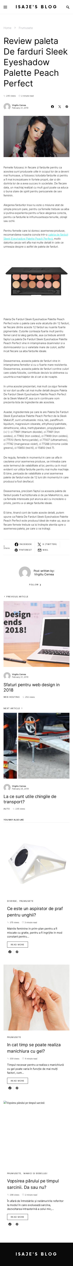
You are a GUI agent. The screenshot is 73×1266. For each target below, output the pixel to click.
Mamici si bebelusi (35, 1173)
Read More (17, 944)
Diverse (12, 901)
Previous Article (17, 596)
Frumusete (26, 28)
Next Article (12, 708)
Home (7, 28)
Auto (7, 809)
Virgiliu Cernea (19, 105)
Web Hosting (12, 697)
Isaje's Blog (37, 7)
